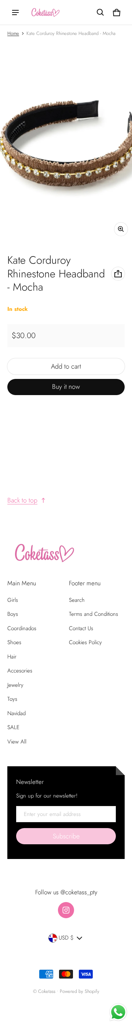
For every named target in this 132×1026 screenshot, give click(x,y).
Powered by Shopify (79, 991)
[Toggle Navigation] (15, 12)
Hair (11, 657)
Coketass (46, 991)
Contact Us (81, 628)
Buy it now (66, 386)
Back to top (22, 500)
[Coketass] (44, 12)
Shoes (14, 642)
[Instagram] (66, 910)
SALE (13, 727)
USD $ (66, 938)
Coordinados (21, 628)
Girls (12, 600)
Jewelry (15, 685)
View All (16, 742)
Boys (12, 614)
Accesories (19, 671)
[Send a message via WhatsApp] (118, 1012)
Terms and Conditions (93, 614)
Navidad (16, 713)
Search (77, 600)
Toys (12, 699)
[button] (100, 12)
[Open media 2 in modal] (66, 141)
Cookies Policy (85, 642)
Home (13, 33)
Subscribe (66, 836)
